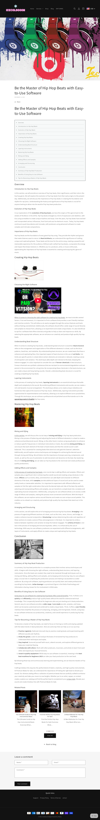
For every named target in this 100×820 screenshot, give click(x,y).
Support (35, 798)
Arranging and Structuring (26, 163)
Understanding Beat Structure (27, 145)
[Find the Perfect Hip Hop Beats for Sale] (26, 701)
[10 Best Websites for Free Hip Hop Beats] (50, 701)
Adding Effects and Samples (27, 159)
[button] (39, 9)
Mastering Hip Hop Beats (26, 152)
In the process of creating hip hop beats (28, 472)
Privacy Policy (44, 798)
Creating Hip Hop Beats (25, 137)
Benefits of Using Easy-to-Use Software (30, 174)
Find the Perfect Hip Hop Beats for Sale (26, 715)
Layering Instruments (25, 148)
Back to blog (51, 744)
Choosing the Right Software (27, 141)
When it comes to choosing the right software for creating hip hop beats (40, 317)
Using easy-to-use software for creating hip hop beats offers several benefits (41, 596)
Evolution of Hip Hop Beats (26, 130)
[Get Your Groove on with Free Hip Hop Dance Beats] (74, 701)
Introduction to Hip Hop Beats (27, 126)
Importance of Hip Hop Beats (27, 134)
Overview (21, 122)
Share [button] (18, 102)
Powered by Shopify (57, 816)
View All (50, 735)
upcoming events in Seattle (24, 399)
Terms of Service (56, 798)
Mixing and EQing (23, 156)
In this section (20, 435)
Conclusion (21, 167)
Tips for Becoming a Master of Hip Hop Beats (32, 178)
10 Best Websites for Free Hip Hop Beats (49, 715)
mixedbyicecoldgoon (47, 816)
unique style (71, 679)
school (65, 798)
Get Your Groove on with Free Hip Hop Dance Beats (73, 715)
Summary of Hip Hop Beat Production (30, 171)
